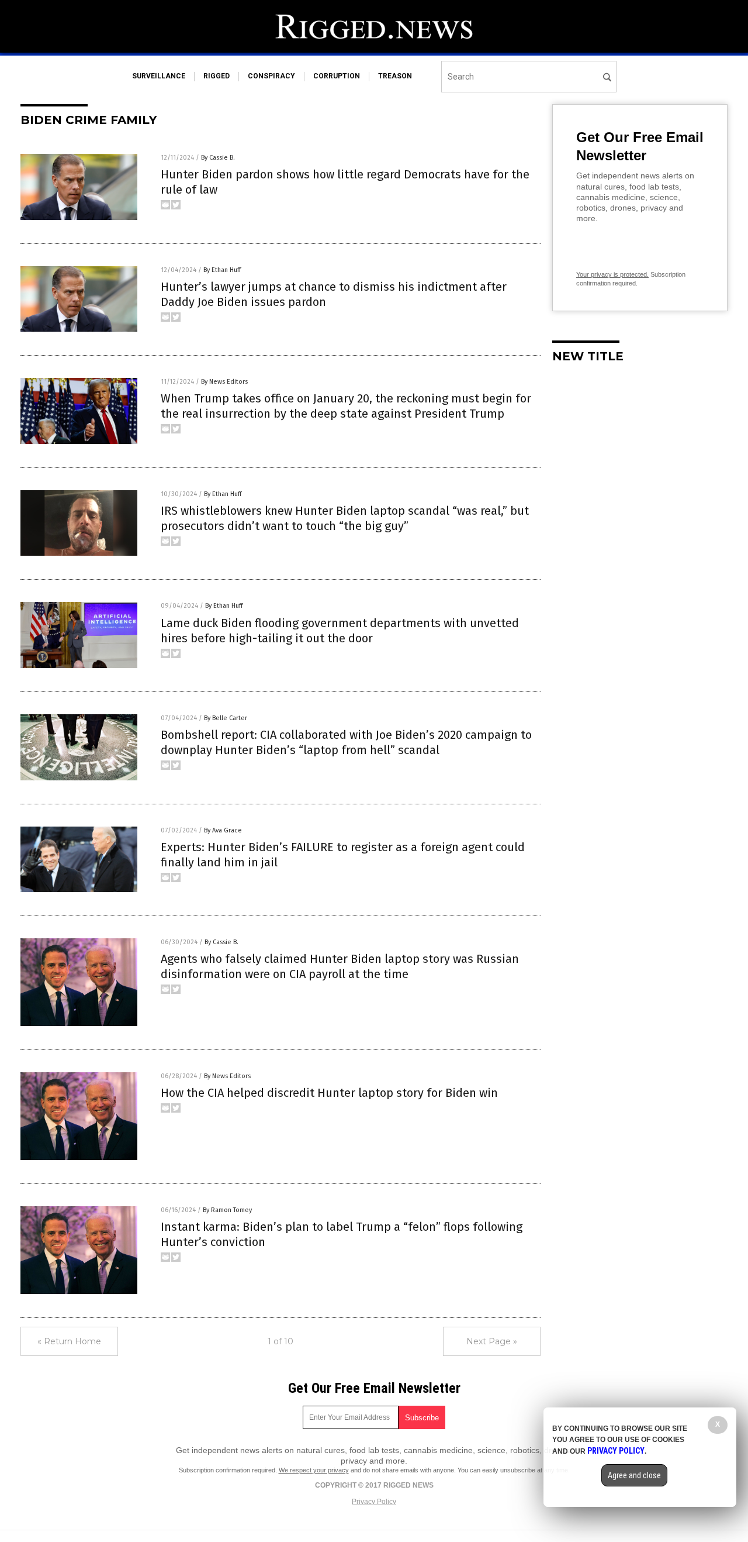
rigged (216, 76)
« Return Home (69, 1341)
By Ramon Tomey (227, 1210)
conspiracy (271, 76)
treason (395, 76)
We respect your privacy (314, 1470)
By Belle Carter (225, 718)
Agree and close (634, 1475)
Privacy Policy (374, 1502)
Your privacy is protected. (612, 274)
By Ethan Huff (222, 270)
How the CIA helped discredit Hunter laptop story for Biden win (329, 1093)
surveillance (158, 76)
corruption (336, 76)
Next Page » (491, 1341)
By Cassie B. (218, 157)
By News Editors (224, 382)
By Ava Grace (223, 830)
